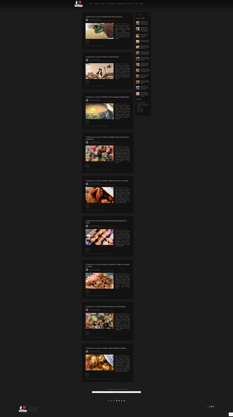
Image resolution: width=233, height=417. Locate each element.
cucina (91, 169)
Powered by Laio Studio (23, 413)
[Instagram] (212, 406)
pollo (100, 253)
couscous (91, 295)
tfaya (102, 295)
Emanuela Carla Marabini (95, 19)
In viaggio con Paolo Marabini (141, 105)
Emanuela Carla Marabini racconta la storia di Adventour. (144, 23)
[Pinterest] (213, 406)
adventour (88, 169)
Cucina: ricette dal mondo (108, 20)
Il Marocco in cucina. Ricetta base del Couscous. (104, 17)
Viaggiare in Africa (140, 111)
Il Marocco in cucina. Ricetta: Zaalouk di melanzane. (106, 307)
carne (91, 209)
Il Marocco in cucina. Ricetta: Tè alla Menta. (102, 57)
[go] (148, 14)
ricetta (106, 169)
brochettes (91, 253)
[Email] (124, 401)
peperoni (99, 169)
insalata (94, 169)
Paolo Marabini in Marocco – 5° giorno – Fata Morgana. (145, 87)
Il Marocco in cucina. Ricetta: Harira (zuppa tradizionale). (107, 97)
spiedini (105, 253)
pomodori (103, 169)
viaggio (108, 169)
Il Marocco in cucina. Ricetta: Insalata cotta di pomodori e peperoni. (145, 52)
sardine (101, 378)
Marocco (113, 20)
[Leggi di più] (87, 43)
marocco (96, 169)
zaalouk (106, 337)
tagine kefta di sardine (108, 378)
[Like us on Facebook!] (210, 406)
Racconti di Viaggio (140, 108)
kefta (93, 378)
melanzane (97, 337)
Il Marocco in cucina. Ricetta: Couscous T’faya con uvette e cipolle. (145, 70)
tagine (101, 209)
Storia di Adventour (140, 110)
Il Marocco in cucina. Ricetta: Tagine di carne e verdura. (107, 181)
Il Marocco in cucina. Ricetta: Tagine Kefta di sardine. (106, 348)
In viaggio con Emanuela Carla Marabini (143, 104)
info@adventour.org (23, 412)
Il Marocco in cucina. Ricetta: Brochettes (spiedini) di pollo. (145, 64)
